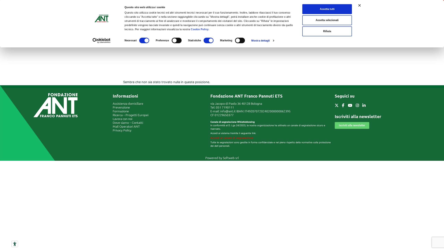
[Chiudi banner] (359, 5)
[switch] (177, 40)
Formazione (121, 111)
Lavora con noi (122, 119)
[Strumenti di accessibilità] (14, 244)
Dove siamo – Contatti (128, 122)
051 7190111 (225, 107)
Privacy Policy (122, 130)
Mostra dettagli (260, 40)
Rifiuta (327, 31)
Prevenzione (121, 107)
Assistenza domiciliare (128, 103)
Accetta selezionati (327, 20)
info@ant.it (228, 111)
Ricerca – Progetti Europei (130, 115)
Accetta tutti (327, 8)
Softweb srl (231, 158)
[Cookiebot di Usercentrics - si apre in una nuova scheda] (101, 40)
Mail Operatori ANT (126, 126)
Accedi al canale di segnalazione (231, 138)
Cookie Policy (200, 29)
